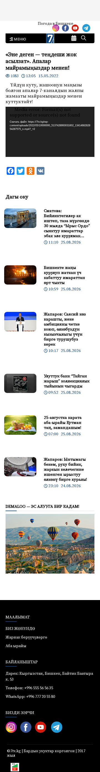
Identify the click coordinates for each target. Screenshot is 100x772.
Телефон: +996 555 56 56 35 (29, 688)
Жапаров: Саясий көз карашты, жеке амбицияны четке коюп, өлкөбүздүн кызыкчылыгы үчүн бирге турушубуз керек (65, 329)
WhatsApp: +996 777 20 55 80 (30, 696)
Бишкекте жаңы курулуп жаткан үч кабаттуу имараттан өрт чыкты (64, 275)
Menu (19, 39)
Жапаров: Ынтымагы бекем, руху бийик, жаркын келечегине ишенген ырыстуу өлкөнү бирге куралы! (65, 469)
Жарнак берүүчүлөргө (26, 637)
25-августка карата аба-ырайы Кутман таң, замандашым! (63, 422)
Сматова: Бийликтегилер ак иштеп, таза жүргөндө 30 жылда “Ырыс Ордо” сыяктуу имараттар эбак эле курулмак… (67, 223)
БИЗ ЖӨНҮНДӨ (20, 628)
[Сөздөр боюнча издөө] (83, 38)
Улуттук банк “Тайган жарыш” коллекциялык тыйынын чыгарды (66, 381)
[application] (50, 132)
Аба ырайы (13, 25)
